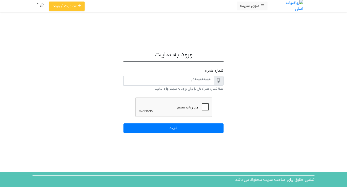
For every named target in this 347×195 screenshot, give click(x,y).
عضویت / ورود (65, 6)
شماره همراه (214, 71)
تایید (173, 128)
